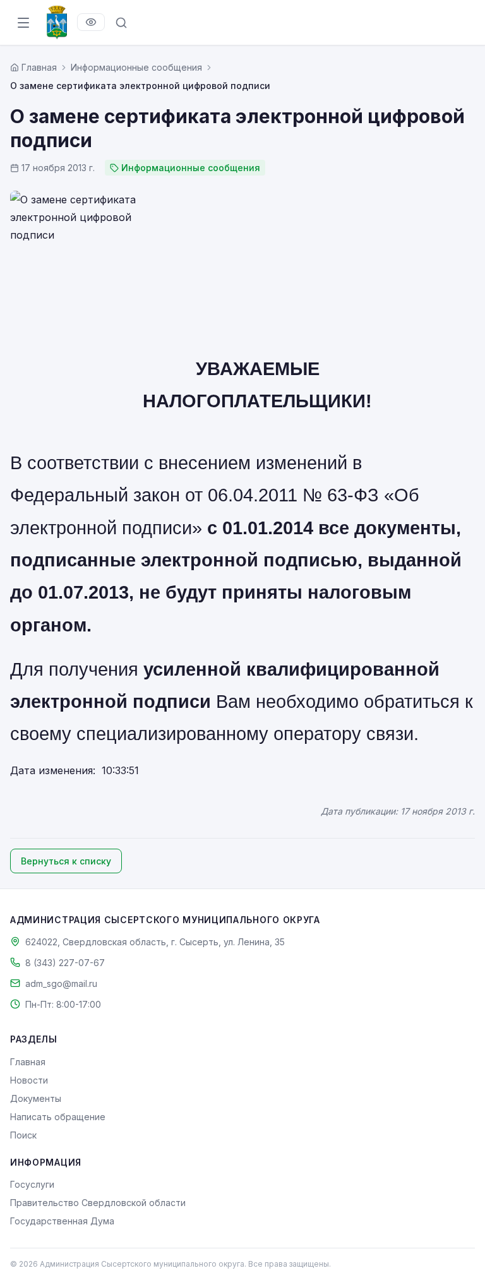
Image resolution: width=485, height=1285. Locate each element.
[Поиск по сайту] (121, 22)
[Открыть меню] (23, 22)
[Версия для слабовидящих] (91, 22)
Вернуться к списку (66, 861)
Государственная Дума (62, 1221)
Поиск (23, 1135)
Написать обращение (57, 1116)
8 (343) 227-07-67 (65, 962)
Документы (35, 1098)
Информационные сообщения (136, 67)
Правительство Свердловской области (98, 1202)
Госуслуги (32, 1184)
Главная (27, 1061)
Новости (29, 1080)
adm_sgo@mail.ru (61, 983)
